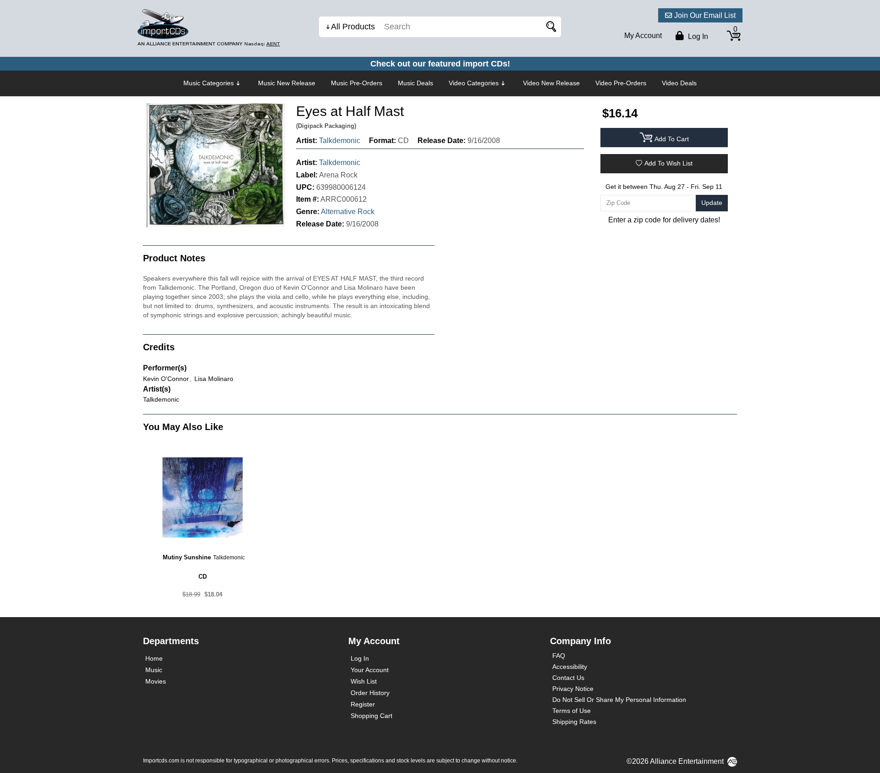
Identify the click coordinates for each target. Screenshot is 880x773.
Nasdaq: (262, 44)
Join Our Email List (705, 15)
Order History (370, 692)
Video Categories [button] (474, 83)
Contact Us (568, 677)
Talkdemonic (339, 140)
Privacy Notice (573, 688)
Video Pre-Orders (620, 83)
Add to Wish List (668, 163)
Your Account (370, 670)
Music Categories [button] (208, 83)
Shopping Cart (371, 715)
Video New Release (551, 83)
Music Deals (415, 83)
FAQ (558, 655)
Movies (155, 681)
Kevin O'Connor (166, 378)
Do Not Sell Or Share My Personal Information (619, 699)
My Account (643, 35)
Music (153, 670)
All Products (353, 26)
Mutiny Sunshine (187, 557)
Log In (360, 658)
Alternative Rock (347, 211)
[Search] (549, 27)
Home (154, 658)
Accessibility (569, 666)
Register (363, 704)
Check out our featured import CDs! (440, 63)
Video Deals (679, 83)
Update (711, 202)
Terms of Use (571, 710)
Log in (697, 36)
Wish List (364, 681)
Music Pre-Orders (356, 83)
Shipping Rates (574, 721)
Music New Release (286, 83)
